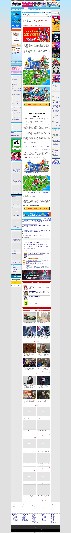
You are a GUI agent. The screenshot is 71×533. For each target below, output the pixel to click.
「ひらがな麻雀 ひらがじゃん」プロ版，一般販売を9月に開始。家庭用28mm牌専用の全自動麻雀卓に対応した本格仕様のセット (56, 98)
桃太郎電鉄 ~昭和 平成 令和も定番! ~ (31, 262)
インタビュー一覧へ (46, 500)
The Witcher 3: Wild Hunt (56, 138)
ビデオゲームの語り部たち (17, 107)
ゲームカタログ (38, 9)
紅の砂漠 (54, 152)
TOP (12, 503)
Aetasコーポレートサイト (16, 271)
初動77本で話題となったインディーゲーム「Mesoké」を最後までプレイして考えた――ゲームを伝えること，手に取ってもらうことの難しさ (16, 227)
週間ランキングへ (58, 125)
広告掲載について (15, 269)
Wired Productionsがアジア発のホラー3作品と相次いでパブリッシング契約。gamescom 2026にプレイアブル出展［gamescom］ (43, 368)
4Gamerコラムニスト (16, 105)
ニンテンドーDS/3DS (25, 514)
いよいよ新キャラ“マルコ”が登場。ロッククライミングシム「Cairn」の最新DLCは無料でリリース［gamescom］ (56, 115)
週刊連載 (14, 508)
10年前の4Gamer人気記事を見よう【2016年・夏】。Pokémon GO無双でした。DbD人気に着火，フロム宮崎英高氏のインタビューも (16, 193)
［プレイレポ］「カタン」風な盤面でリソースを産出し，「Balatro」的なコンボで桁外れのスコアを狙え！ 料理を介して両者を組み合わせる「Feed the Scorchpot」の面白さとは (43, 450)
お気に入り (50, 0)
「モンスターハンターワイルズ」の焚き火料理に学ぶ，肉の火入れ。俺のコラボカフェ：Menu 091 (43, 418)
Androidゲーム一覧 (35, 522)
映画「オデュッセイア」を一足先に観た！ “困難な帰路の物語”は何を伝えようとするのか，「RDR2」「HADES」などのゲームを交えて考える (16, 181)
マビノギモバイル (55, 155)
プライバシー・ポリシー (36, 529)
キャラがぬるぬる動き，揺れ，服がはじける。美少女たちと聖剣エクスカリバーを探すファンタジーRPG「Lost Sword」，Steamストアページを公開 (56, 85)
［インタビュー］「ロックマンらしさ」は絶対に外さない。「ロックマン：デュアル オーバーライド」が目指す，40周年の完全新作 (16, 251)
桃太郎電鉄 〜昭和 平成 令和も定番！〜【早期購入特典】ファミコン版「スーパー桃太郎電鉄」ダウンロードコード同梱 (38, 254)
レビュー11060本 (14, 6)
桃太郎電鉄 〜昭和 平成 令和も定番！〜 (16, 38)
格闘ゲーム (53, 517)
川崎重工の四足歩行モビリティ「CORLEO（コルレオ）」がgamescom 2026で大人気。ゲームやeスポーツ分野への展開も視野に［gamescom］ (56, 90)
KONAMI (47, 244)
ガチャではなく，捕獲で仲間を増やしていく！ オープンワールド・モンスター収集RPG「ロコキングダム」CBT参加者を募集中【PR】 (29, 401)
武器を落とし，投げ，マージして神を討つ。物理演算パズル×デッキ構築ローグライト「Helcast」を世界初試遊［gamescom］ (29, 368)
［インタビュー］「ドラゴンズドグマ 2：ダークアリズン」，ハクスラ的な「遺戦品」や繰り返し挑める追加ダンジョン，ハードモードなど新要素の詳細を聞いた (16, 262)
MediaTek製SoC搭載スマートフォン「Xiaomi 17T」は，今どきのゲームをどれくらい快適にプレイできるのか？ (29, 464)
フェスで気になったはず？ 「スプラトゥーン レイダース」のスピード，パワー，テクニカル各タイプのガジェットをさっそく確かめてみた (16, 216)
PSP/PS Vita (52, 503)
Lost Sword (54, 130)
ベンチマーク (44, 520)
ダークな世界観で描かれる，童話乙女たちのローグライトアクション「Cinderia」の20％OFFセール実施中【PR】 (43, 386)
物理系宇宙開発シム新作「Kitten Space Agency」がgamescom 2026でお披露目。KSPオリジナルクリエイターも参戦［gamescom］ (43, 355)
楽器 (33, 248)
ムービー (26, 9)
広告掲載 (41, 529)
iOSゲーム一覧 (34, 521)
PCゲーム (14, 132)
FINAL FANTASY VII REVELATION (56, 136)
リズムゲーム (53, 520)
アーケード (52, 514)
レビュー (12, 9)
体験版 (14, 506)
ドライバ (14, 129)
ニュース (28, 248)
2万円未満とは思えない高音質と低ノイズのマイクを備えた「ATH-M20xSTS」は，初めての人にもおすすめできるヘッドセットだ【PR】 (29, 387)
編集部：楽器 (49, 16)
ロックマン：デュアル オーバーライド (56, 147)
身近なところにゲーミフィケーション (17, 114)
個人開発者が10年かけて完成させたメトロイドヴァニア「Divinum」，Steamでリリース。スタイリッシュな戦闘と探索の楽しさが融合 (56, 106)
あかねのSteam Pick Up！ (17, 119)
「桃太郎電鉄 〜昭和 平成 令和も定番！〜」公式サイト (37, 104)
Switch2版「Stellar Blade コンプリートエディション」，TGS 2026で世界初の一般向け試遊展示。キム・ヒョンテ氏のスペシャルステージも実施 (29, 337)
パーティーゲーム (33, 244)
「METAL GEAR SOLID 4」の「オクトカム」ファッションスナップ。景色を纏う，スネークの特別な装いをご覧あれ (16, 170)
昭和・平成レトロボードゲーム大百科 (17, 103)
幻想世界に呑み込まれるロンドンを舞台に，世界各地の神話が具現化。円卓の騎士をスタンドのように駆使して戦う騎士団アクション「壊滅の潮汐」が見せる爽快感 (43, 464)
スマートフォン (33, 514)
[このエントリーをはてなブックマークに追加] (49, 12)
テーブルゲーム (26, 244)
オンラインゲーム (15, 504)
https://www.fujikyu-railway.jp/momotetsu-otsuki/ (31, 205)
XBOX (32, 503)
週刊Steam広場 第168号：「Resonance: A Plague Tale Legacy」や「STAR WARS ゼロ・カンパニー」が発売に (29, 354)
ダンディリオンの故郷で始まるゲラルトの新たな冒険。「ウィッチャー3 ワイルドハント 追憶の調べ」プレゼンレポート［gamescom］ (56, 123)
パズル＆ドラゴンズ (55, 150)
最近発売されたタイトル (32, 9)
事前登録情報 (34, 517)
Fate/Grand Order (55, 144)
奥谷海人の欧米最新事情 (17, 76)
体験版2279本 (19, 6)
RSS (11, 0)
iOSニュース (34, 515)
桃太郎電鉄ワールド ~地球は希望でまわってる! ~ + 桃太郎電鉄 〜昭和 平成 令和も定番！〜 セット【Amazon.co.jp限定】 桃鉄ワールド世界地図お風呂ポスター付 (37, 267)
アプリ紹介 (33, 519)
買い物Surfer (15, 110)
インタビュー (22, 9)
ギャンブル (30, 246)
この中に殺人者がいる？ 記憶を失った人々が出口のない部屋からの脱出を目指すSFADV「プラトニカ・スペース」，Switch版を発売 (43, 323)
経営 (47, 246)
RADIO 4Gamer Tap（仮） (17, 94)
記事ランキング (15, 510)
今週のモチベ (15, 79)
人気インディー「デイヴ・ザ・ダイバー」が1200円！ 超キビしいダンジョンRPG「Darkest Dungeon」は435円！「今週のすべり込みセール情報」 (29, 431)
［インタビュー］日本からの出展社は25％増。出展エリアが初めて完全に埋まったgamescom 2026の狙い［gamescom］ (16, 239)
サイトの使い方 (21, 0)
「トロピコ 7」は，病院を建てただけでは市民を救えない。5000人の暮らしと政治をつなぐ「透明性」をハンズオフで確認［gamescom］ (56, 94)
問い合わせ (25, 0)
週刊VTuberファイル (16, 84)
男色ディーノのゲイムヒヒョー (17, 86)
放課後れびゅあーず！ (17, 117)
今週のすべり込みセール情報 (17, 91)
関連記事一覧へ (49, 219)
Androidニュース (34, 516)
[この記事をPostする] (44, 12)
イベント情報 (53, 516)
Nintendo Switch (15, 136)
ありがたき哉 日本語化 (17, 112)
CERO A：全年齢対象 (41, 244)
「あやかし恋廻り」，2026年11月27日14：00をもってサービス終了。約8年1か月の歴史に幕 (56, 110)
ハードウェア (43, 514)
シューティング (53, 519)
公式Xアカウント (15, 0)
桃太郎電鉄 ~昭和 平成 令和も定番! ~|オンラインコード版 (34, 263)
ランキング (58, 0)
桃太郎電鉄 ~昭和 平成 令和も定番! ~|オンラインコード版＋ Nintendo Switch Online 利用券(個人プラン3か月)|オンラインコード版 (37, 261)
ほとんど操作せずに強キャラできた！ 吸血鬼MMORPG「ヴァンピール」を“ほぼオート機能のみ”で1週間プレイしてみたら (16, 205)
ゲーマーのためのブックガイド (17, 98)
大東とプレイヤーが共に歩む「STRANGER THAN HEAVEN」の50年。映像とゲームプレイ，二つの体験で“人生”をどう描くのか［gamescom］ (43, 496)
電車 (24, 248)
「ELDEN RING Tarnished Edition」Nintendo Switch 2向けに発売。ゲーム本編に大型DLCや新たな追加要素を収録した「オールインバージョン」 (29, 323)
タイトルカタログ (25, 509)
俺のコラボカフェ (16, 101)
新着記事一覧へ (46, 371)
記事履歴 (54, 0)
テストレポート (44, 516)
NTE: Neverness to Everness (56, 141)
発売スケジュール (25, 508)
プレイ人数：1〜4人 (41, 246)
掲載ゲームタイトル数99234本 (16, 5)
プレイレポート (17, 9)
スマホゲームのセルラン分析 (17, 88)
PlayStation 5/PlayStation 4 (16, 135)
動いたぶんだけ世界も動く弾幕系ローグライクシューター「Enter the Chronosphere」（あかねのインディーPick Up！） (43, 431)
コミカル (35, 246)
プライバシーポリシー (16, 265)
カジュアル (25, 246)
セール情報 (33, 518)
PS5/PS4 (42, 503)
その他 (52, 521)
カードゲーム (53, 518)
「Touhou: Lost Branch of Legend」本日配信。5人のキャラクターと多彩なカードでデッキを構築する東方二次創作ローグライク (43, 337)
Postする (46, 12)
